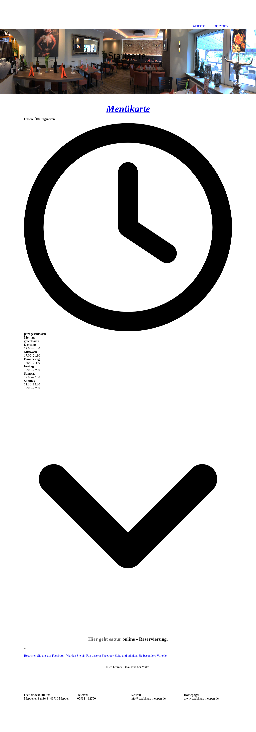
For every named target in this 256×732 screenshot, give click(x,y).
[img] (128, 61)
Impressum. (220, 25)
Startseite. (199, 25)
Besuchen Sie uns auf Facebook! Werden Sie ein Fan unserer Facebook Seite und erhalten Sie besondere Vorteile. (95, 655)
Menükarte (128, 108)
